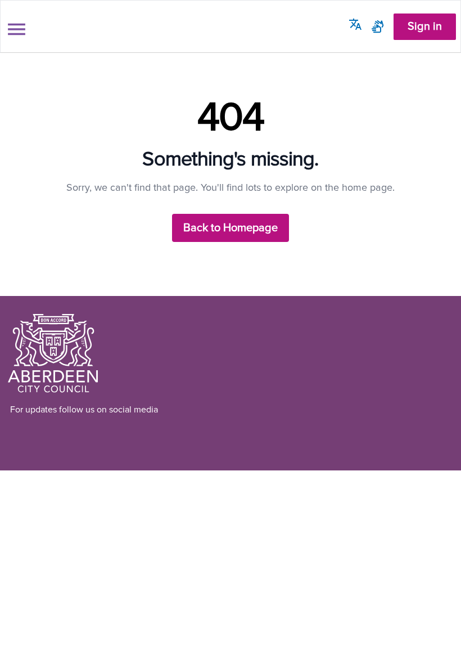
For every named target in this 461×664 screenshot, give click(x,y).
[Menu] (16, 29)
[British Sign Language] (378, 26)
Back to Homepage (230, 228)
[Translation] (355, 24)
